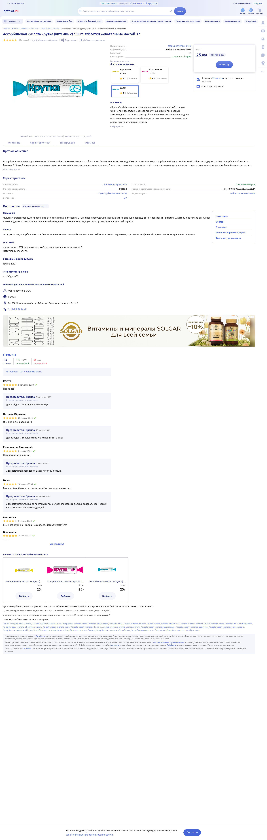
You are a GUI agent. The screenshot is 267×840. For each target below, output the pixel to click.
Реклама (251, 317)
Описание (14, 142)
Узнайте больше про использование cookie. (89, 834)
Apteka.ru (40, 636)
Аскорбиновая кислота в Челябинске (113, 630)
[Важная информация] (262, 55)
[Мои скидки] (262, 31)
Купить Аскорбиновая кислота (17, 623)
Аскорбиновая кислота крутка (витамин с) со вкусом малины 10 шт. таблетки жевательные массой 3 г (65, 581)
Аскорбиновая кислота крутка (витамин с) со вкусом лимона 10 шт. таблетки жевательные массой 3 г (24, 581)
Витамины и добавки (20, 28)
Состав (219, 221)
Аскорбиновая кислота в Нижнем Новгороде (231, 623)
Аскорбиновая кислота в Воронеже (163, 623)
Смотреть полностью (33, 206)
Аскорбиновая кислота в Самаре (80, 630)
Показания (222, 216)
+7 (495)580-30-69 (17, 308)
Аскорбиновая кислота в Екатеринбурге (121, 626)
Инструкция (67, 142)
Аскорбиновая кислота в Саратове (192, 626)
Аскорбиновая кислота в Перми (18, 630)
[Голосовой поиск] (171, 11)
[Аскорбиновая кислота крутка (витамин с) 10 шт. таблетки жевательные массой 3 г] (125, 91)
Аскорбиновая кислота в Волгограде (158, 626)
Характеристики (40, 142)
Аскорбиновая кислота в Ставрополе (148, 630)
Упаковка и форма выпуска (231, 232)
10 (125, 197)
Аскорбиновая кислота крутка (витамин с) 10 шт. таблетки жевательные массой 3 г (107, 581)
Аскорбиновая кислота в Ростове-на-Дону (22, 626)
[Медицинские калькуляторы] (262, 47)
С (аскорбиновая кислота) (112, 193)
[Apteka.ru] (13, 11)
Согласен (192, 832)
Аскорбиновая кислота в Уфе (56, 626)
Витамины (35, 28)
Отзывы (90, 142)
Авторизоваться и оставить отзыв (24, 371)
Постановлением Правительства (168, 642)
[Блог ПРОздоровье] (262, 39)
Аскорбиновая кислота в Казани (49, 630)
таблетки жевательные (242, 193)
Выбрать (24, 595)
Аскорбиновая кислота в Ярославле (183, 630)
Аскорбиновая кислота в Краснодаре (91, 623)
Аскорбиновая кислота (50, 28)
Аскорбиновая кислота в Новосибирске (127, 623)
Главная (6, 28)
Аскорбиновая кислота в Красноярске (226, 626)
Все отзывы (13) (57, 543)
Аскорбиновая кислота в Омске (195, 623)
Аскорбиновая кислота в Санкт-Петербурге (52, 623)
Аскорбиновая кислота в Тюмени (86, 626)
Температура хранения (228, 237)
